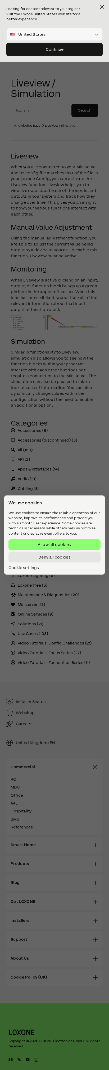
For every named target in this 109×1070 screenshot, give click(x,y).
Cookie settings (23, 568)
